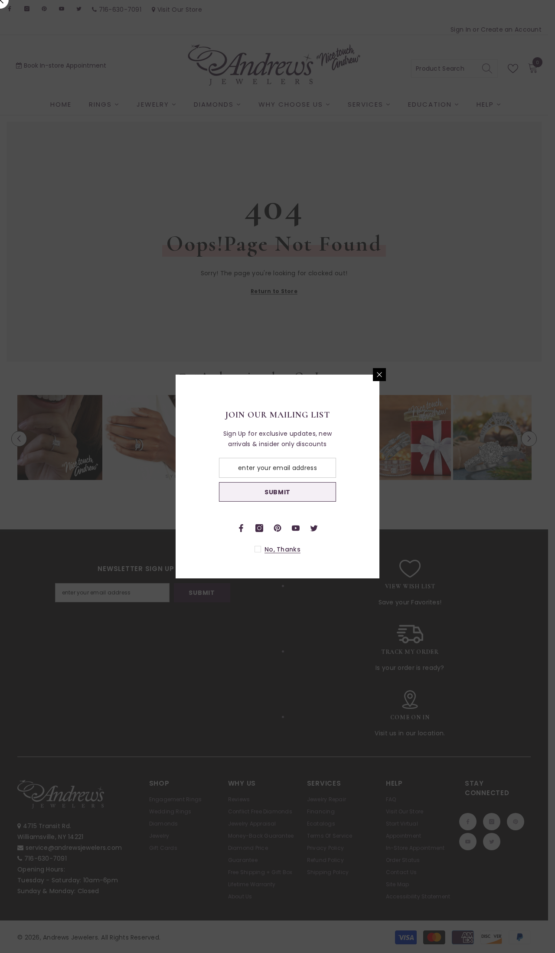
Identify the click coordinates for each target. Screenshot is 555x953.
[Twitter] (416, 528)
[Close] (481, 374)
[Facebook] (343, 528)
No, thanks (384, 549)
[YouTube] (397, 528)
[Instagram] (361, 528)
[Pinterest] (379, 528)
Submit (379, 492)
